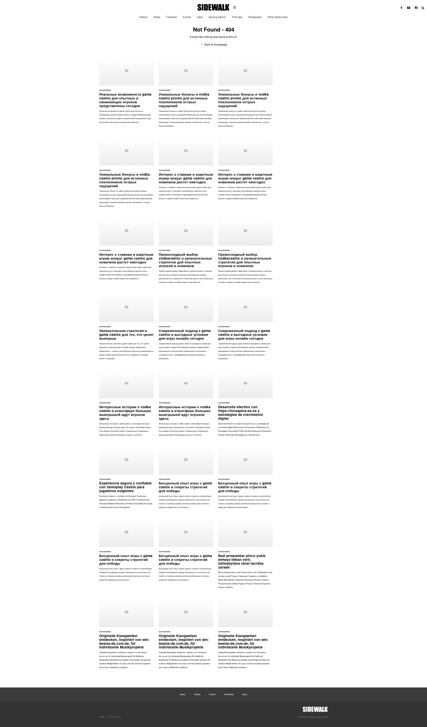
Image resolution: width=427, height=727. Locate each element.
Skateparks (255, 17)
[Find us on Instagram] (416, 8)
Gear (200, 17)
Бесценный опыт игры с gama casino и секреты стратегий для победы (186, 478)
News (156, 17)
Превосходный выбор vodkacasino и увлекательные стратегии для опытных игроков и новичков (186, 251)
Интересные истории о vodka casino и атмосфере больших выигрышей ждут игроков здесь (126, 403)
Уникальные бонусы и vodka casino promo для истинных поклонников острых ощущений (186, 92)
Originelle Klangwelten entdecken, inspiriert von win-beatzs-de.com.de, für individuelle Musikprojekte (126, 634)
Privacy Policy (114, 716)
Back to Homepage (215, 44)
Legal (101, 716)
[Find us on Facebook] (401, 8)
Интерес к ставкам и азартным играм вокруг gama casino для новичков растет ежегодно (186, 169)
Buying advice (217, 17)
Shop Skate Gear (278, 17)
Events (187, 17)
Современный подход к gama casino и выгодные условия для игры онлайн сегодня (186, 327)
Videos (143, 17)
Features (171, 17)
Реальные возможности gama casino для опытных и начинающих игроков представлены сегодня (126, 91)
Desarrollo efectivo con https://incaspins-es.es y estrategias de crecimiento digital (245, 403)
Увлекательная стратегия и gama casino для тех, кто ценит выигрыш (126, 327)
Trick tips (237, 17)
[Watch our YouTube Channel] (408, 8)
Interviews (229, 694)
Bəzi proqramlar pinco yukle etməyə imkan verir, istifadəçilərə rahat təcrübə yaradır (245, 554)
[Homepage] (315, 708)
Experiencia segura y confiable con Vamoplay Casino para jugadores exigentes (126, 478)
